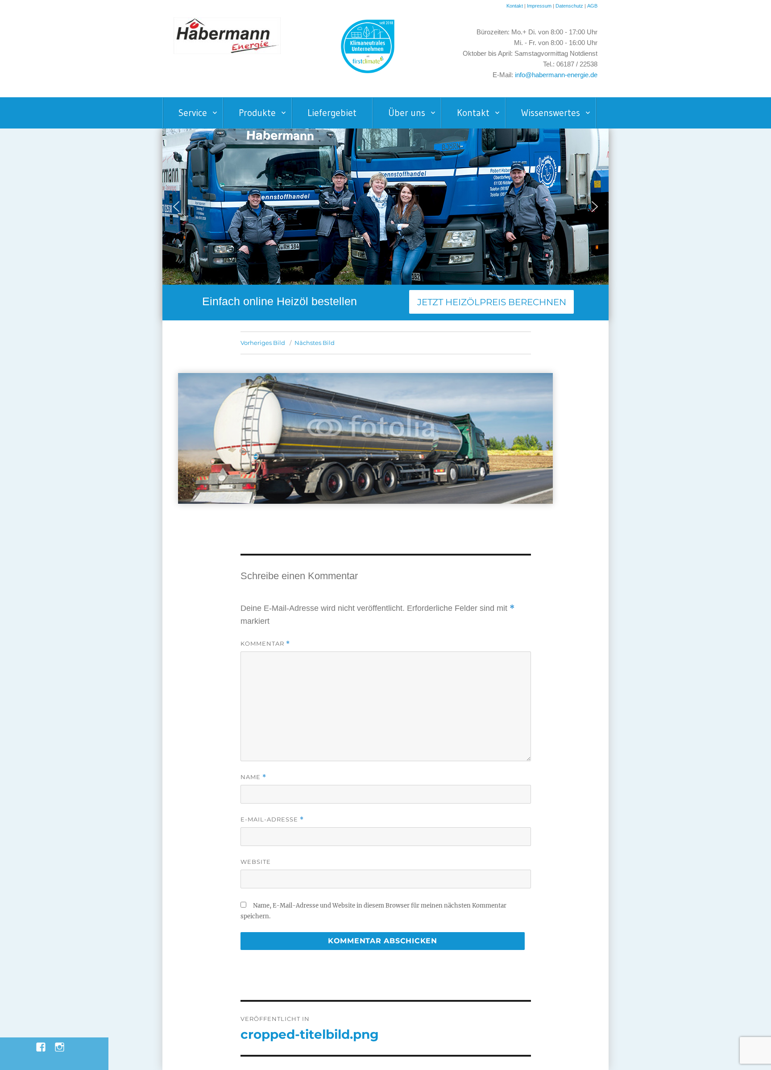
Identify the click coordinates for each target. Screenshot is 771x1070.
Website (255, 861)
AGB (592, 5)
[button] (176, 206)
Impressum (539, 5)
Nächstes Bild (314, 342)
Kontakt (514, 5)
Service (192, 113)
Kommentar (265, 643)
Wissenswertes (550, 113)
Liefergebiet (331, 113)
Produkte (257, 113)
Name (253, 777)
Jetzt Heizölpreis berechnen (491, 302)
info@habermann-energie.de (556, 75)
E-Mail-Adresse (272, 819)
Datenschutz (569, 5)
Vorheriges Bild (262, 342)
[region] (385, 207)
